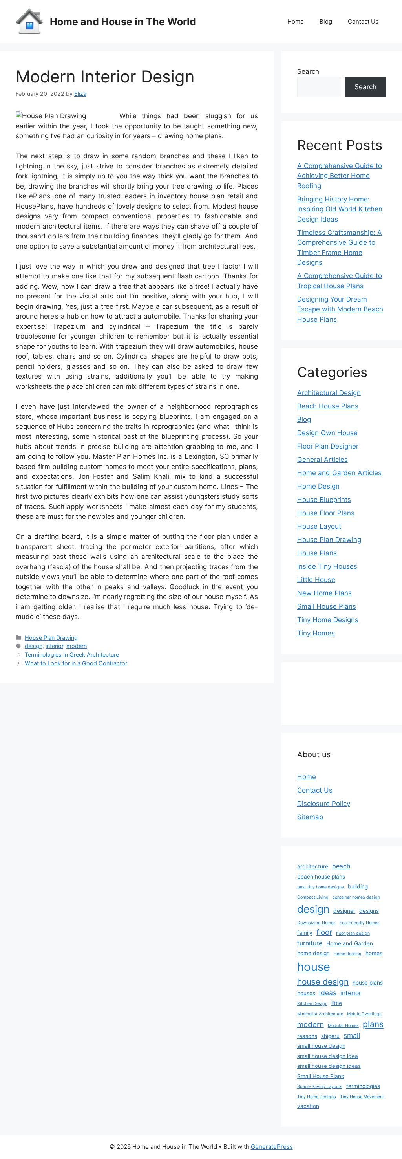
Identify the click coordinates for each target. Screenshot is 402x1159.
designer (344, 911)
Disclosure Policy (323, 803)
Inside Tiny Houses (327, 566)
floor (324, 932)
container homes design (356, 897)
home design (313, 953)
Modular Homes (343, 1025)
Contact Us (363, 21)
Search (308, 71)
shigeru (330, 1036)
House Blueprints (324, 500)
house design (323, 982)
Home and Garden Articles (339, 473)
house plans (368, 983)
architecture (312, 866)
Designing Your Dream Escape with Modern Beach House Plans (340, 309)
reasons (307, 1036)
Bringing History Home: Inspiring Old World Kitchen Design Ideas (339, 209)
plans (373, 1024)
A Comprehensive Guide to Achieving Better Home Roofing (339, 176)
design (33, 646)
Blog (326, 21)
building (358, 886)
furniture (309, 943)
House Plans (317, 553)
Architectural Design (329, 393)
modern (76, 646)
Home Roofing (348, 953)
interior (54, 646)
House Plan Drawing (51, 637)
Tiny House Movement (362, 1096)
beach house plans (321, 876)
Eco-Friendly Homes (360, 922)
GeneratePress (272, 1146)
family (304, 933)
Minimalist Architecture (320, 1013)
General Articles (322, 459)
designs (369, 911)
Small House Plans (326, 606)
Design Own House (327, 433)
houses (306, 993)
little (336, 1003)
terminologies (363, 1086)
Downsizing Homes (316, 922)
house (313, 967)
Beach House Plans (327, 406)
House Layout (319, 526)
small (352, 1035)
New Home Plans (324, 593)
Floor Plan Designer (327, 446)
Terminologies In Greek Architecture (72, 654)
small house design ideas (329, 1066)
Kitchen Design (312, 1003)
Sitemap (310, 817)
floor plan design (353, 933)
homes (373, 953)
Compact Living (313, 897)
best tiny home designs (320, 887)
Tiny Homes (316, 633)
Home (295, 21)
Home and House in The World (123, 21)
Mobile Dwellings (364, 1013)
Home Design (318, 486)
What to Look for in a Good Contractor (76, 663)
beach (341, 866)
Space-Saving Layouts (319, 1086)
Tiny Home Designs (327, 620)
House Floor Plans (325, 513)
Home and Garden (349, 943)
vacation (308, 1106)
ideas (327, 993)
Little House (316, 580)
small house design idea (327, 1056)
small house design (321, 1046)
